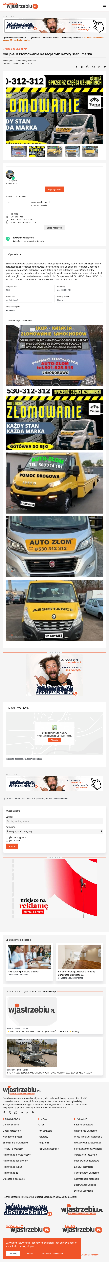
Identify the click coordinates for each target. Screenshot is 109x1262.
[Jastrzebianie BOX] (54, 674)
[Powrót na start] (20, 5)
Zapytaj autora (54, 189)
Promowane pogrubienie (15, 1160)
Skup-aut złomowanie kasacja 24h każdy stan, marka (47, 53)
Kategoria (10, 827)
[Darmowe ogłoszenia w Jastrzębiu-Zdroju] (28, 1229)
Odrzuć (29, 1253)
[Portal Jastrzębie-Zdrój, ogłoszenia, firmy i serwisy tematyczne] (81, 1209)
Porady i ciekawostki (13, 1148)
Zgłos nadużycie (54, 227)
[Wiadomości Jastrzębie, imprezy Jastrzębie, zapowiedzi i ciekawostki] (28, 1209)
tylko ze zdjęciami (17, 837)
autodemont (12, 182)
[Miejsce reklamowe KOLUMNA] (54, 888)
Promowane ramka (12, 1166)
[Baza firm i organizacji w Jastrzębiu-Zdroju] (81, 1229)
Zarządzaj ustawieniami (53, 1253)
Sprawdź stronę (37, 205)
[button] (104, 5)
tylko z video (15, 840)
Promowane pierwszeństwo (17, 1154)
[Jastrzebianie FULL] (54, 25)
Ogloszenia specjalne (14, 1178)
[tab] (19, 151)
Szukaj (9, 816)
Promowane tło (10, 1172)
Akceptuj (54, 740)
